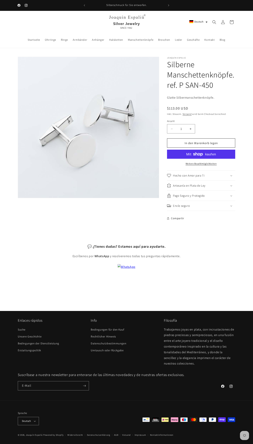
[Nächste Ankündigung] (168, 5)
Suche (21, 329)
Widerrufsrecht (75, 435)
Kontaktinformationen (161, 435)
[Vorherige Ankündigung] (84, 5)
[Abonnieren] (84, 385)
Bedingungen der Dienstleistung (38, 343)
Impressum (140, 435)
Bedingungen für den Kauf (107, 329)
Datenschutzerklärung (98, 435)
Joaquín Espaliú (34, 435)
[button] (198, 22)
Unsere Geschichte (30, 336)
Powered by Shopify (53, 435)
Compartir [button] (177, 218)
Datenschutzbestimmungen (108, 343)
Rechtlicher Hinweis (103, 336)
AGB (116, 435)
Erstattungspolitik (29, 350)
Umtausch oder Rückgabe (107, 350)
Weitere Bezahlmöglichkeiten (201, 163)
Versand (187, 113)
